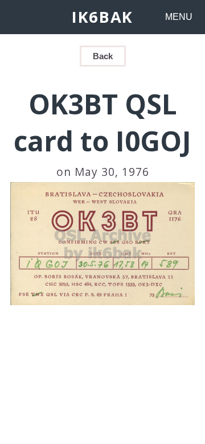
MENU (178, 17)
